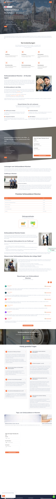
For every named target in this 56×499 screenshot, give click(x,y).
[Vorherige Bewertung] (48, 282)
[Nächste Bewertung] (51, 282)
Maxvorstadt (18, 94)
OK (3, 495)
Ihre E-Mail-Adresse (8, 440)
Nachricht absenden (42, 155)
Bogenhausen (13, 95)
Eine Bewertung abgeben (28, 325)
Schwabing (18, 91)
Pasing (22, 95)
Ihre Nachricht (36, 148)
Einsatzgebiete (19, 497)
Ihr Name (35, 139)
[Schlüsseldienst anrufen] (54, 497)
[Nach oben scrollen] (54, 494)
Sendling (17, 95)
